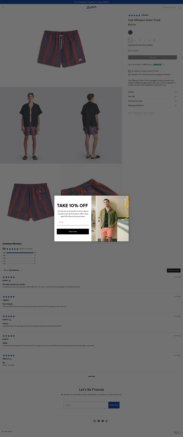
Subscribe (73, 231)
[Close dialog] (124, 199)
